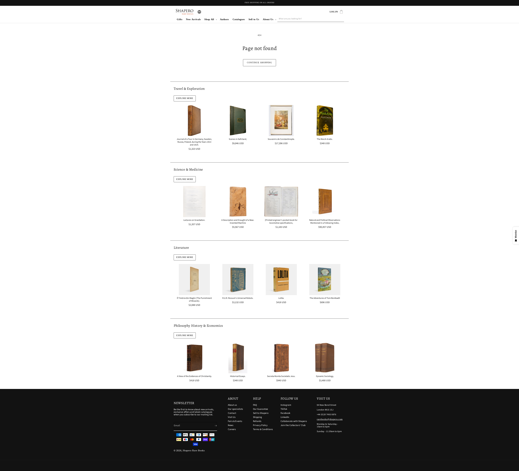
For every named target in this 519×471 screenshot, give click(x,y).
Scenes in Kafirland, (238, 139)
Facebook (285, 413)
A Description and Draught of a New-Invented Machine (237, 221)
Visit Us (231, 417)
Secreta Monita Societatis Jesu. (281, 376)
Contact (232, 413)
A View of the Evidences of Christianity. (194, 376)
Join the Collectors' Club (293, 425)
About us (232, 405)
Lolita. (281, 298)
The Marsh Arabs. (325, 139)
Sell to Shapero (261, 413)
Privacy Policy (260, 425)
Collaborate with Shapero (294, 421)
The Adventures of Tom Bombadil (325, 298)
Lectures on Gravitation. (194, 220)
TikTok (284, 409)
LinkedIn (285, 417)
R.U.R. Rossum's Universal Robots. (237, 298)
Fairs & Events (235, 421)
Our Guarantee (260, 409)
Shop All (209, 19)
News (230, 425)
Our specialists (235, 409)
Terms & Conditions (263, 429)
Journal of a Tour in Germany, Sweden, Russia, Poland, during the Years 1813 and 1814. (194, 142)
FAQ (255, 405)
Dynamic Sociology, (324, 376)
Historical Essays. (238, 376)
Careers (232, 429)
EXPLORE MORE (184, 98)
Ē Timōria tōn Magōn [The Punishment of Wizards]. (194, 299)
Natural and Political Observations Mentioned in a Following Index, (324, 221)
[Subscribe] (213, 425)
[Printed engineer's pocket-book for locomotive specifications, (281, 221)
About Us (268, 19)
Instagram (286, 405)
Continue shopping (259, 62)
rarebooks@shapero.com (330, 419)
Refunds (257, 421)
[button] (210, 19)
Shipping (257, 417)
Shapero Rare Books (194, 450)
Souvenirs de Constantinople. (281, 139)
